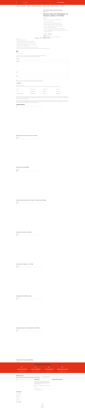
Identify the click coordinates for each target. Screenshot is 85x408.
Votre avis (17, 61)
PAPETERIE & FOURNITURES (50, 9)
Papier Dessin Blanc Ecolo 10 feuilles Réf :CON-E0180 (27, 327)
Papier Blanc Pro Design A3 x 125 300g (24, 264)
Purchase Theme (18, 401)
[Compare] (17, 134)
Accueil (44, 9)
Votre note (18, 58)
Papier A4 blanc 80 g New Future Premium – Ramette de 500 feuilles (31, 200)
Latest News (18, 399)
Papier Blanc (60, 9)
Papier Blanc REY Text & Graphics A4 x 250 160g (26, 135)
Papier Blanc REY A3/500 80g (22, 167)
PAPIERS (56, 9)
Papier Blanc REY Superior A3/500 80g (24, 359)
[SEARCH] (50, 2)
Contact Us (17, 398)
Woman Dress (18, 396)
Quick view (19, 134)
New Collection (18, 395)
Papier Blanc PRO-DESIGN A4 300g (23, 296)
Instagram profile (18, 393)
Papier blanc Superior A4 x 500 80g (23, 232)
